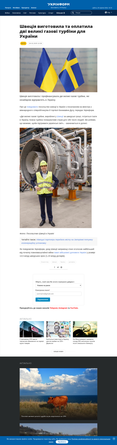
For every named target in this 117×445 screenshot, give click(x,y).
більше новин (58, 351)
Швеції (60, 116)
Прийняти (62, 442)
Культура (42, 13)
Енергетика (45, 262)
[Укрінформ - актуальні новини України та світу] (58, 4)
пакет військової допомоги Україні (70, 252)
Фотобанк (16, 8)
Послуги (8, 8)
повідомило (32, 107)
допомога (72, 262)
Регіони (32, 13)
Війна (7, 13)
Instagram (63, 308)
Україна (62, 262)
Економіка (16, 13)
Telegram (54, 308)
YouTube (74, 308)
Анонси (33, 8)
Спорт (50, 13)
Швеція (54, 262)
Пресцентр (25, 8)
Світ (25, 13)
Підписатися (43, 299)
